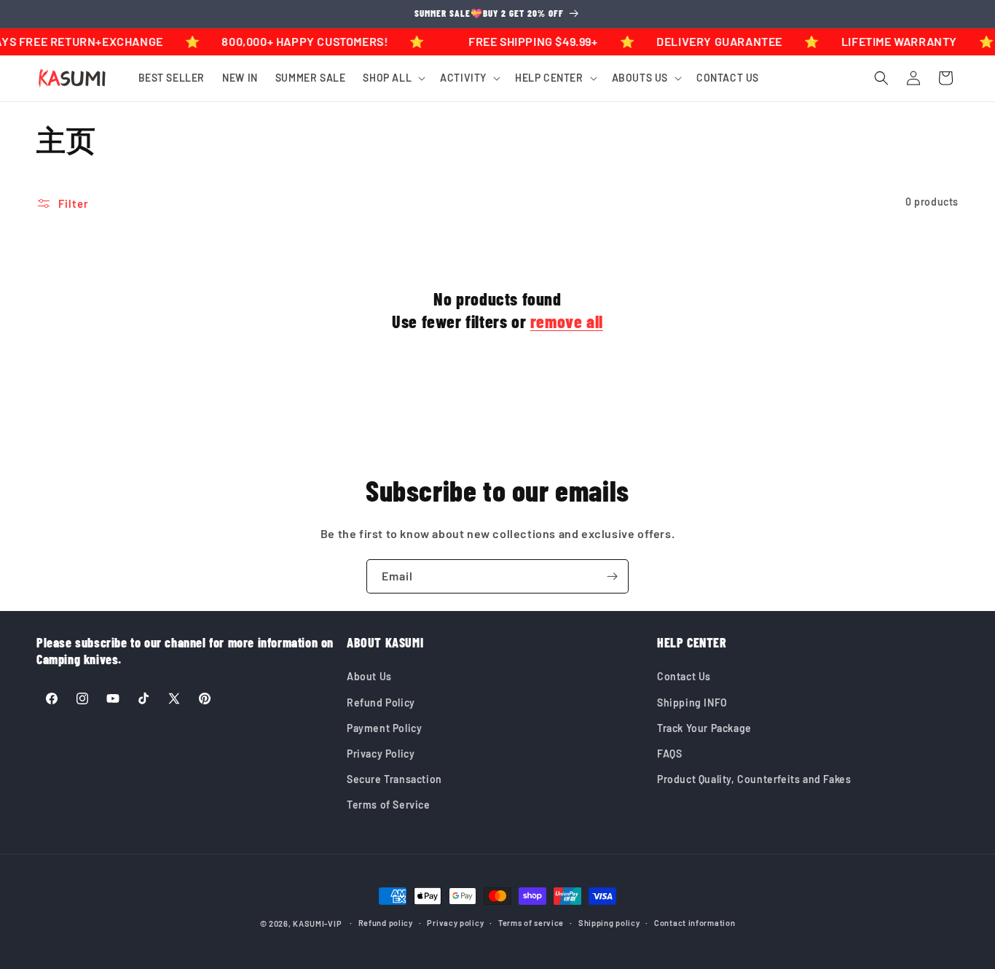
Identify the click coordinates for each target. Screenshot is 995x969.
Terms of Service (388, 804)
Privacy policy (455, 922)
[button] (392, 78)
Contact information (694, 922)
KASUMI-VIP (317, 923)
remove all (566, 321)
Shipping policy (609, 922)
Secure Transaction (394, 779)
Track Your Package (704, 728)
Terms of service (531, 922)
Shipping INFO (692, 702)
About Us (369, 676)
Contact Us (684, 676)
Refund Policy (381, 702)
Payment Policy (384, 728)
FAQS (669, 753)
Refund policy (385, 922)
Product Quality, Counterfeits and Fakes (754, 779)
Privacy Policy (380, 753)
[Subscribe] (612, 576)
